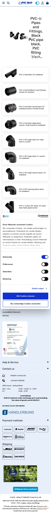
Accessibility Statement (11, 312)
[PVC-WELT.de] (25, 3)
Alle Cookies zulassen (25, 296)
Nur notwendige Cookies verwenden (25, 304)
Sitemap (5, 316)
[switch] (45, 264)
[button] (37, 3)
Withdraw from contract (25, 489)
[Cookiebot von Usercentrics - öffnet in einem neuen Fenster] (38, 216)
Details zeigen (38, 288)
